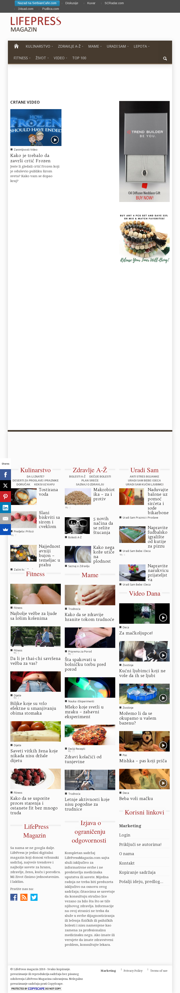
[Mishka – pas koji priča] (144, 741)
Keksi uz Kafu (44, 484)
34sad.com (25, 9)
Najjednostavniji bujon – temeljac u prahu (49, 555)
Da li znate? (35, 476)
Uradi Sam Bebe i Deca (144, 480)
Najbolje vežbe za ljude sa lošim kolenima (33, 616)
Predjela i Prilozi (24, 531)
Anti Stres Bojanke (144, 476)
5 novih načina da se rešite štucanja (103, 525)
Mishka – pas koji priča (143, 760)
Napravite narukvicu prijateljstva (158, 572)
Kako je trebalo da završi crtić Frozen (30, 158)
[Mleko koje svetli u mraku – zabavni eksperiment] (90, 687)
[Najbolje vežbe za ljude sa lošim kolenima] (35, 593)
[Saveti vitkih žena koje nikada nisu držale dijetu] (35, 731)
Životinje (128, 665)
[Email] (5, 518)
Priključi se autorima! (140, 844)
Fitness (35, 573)
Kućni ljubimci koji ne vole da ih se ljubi (142, 673)
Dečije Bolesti (100, 476)
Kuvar (91, 3)
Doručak (23, 484)
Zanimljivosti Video (26, 149)
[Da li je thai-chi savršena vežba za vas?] (35, 636)
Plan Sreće (90, 480)
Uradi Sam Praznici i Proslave (140, 517)
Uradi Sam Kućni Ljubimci (144, 484)
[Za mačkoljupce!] (144, 613)
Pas (125, 755)
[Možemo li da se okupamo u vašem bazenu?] (144, 693)
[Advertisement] (88, 451)
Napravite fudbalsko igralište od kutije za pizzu (158, 537)
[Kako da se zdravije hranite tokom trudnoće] (90, 595)
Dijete (17, 695)
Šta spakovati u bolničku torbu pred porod (85, 664)
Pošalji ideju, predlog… (141, 881)
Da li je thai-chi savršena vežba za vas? (35, 661)
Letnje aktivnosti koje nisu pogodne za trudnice (87, 804)
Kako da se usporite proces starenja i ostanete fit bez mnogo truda (34, 805)
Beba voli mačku (136, 798)
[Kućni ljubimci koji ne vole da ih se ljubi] (144, 651)
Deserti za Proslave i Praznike (36, 480)
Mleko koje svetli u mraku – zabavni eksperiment (84, 711)
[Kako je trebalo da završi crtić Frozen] (35, 127)
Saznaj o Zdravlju (90, 484)
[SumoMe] (5, 529)
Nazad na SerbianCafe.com (37, 3)
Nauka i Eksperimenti (81, 701)
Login (124, 835)
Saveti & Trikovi (23, 500)
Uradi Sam (144, 469)
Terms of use (158, 971)
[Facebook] (5, 474)
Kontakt (127, 863)
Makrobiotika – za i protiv (104, 494)
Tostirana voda (48, 492)
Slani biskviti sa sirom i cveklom (49, 519)
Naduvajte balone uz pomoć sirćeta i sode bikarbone (158, 501)
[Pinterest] (5, 496)
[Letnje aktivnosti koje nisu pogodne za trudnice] (90, 779)
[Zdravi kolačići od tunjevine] (90, 734)
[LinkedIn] (5, 507)
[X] (5, 485)
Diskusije (71, 3)
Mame (90, 574)
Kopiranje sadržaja (137, 872)
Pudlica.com (50, 9)
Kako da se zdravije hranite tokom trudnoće (89, 617)
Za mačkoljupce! (136, 633)
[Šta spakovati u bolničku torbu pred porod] (90, 637)
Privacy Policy (133, 971)
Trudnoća (74, 608)
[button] (165, 58)
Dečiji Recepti (76, 748)
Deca (126, 627)
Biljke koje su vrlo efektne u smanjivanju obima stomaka (33, 708)
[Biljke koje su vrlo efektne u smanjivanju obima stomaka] (35, 681)
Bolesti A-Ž (77, 476)
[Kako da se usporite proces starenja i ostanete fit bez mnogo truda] (35, 778)
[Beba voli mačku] (144, 778)
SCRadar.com (114, 3)
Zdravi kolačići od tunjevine (83, 759)
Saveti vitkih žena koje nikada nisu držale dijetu (34, 755)
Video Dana (144, 593)
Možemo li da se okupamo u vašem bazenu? (137, 718)
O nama (126, 853)
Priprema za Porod (80, 651)
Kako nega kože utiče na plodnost (103, 554)
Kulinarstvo (35, 469)
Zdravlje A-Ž (90, 469)
